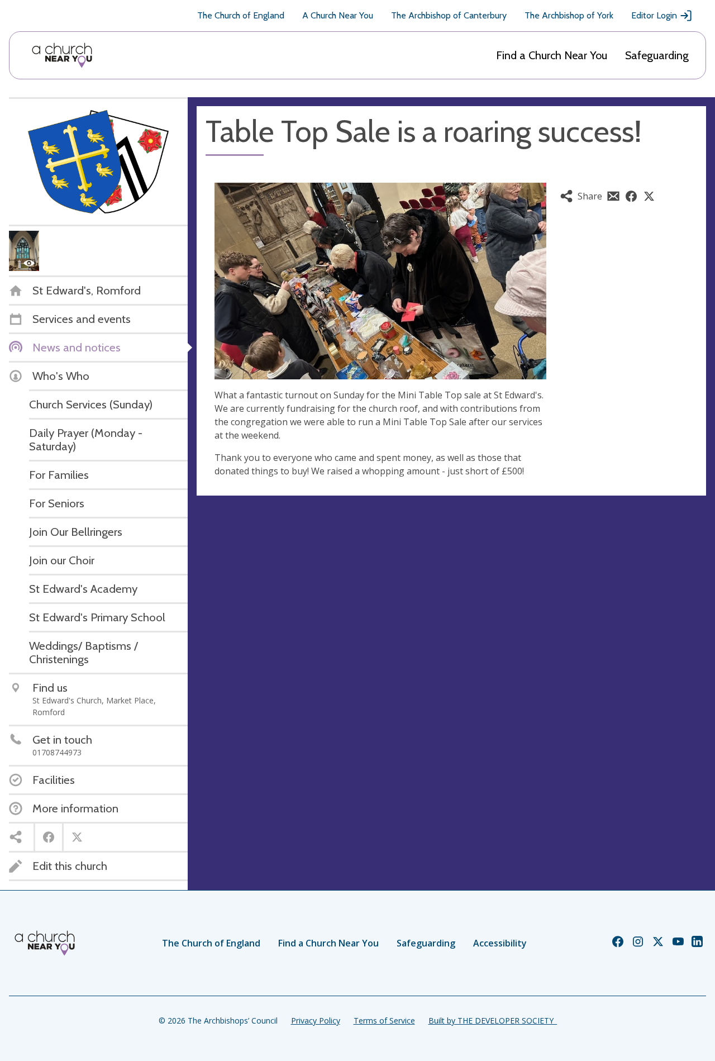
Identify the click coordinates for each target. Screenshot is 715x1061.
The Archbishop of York (569, 15)
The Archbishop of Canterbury (449, 15)
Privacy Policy (315, 1020)
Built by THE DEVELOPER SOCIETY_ (492, 1020)
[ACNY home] (62, 55)
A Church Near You (337, 15)
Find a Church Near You (551, 55)
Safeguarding (657, 55)
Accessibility (500, 943)
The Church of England (240, 15)
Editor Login (654, 15)
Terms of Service (384, 1020)
